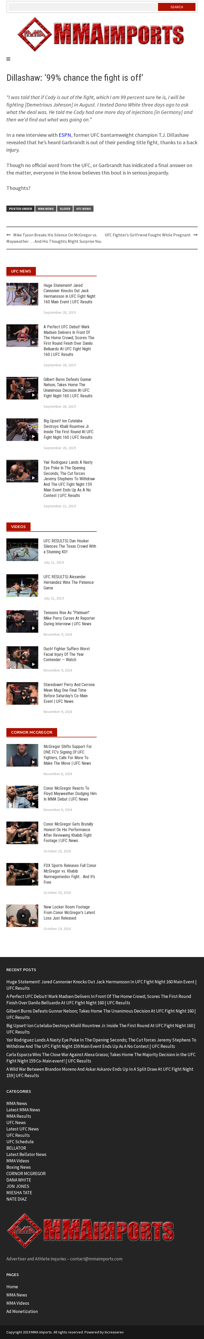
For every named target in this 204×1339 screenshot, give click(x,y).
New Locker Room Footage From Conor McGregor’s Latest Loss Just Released (69, 912)
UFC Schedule (20, 1142)
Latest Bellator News (26, 1154)
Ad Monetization (22, 1311)
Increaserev (114, 1332)
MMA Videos (17, 1161)
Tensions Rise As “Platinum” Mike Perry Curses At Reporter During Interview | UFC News (69, 618)
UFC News (83, 209)
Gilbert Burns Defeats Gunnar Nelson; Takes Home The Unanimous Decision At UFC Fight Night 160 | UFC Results (68, 387)
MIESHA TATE (19, 1193)
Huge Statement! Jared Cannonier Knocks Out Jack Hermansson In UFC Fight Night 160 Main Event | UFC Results (69, 293)
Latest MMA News (23, 1110)
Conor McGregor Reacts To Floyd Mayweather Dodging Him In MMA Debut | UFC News (70, 794)
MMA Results (18, 1116)
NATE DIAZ (16, 1199)
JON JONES (17, 1186)
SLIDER (65, 209)
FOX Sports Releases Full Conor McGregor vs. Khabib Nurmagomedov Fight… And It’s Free (70, 874)
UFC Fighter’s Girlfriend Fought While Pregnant (148, 234)
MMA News (46, 209)
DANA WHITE (18, 1180)
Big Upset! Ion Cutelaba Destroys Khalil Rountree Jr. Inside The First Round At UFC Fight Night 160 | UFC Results (69, 429)
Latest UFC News (22, 1129)
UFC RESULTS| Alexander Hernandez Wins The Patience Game (69, 582)
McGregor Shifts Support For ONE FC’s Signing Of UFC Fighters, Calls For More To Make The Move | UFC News (68, 755)
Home (12, 1287)
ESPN (65, 134)
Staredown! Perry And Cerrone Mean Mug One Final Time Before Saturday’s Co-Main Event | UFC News (69, 693)
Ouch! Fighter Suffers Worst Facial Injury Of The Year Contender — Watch (67, 654)
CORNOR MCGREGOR (26, 1173)
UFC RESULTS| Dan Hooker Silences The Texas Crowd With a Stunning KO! (70, 546)
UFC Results (18, 1135)
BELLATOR (16, 1148)
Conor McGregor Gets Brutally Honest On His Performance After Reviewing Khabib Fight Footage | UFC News (68, 832)
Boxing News (18, 1167)
